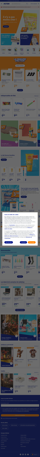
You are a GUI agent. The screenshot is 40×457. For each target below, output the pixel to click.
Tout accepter (31, 242)
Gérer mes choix (9, 242)
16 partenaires (12, 225)
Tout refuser (23, 242)
